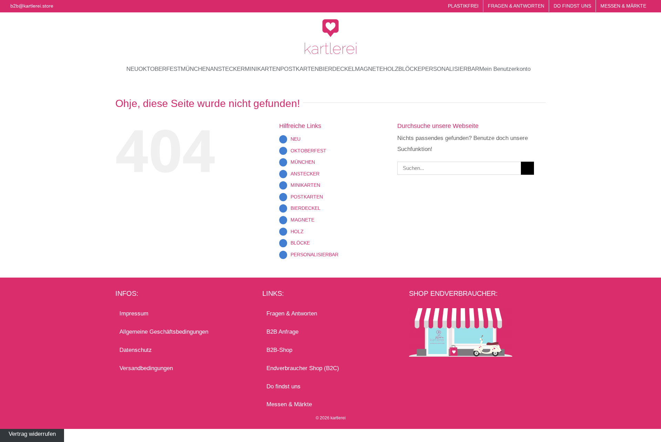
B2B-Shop (279, 350)
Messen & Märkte (289, 404)
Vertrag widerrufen (32, 434)
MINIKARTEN (305, 185)
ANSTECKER (305, 173)
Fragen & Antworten (291, 313)
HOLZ (297, 231)
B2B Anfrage (282, 331)
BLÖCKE (300, 243)
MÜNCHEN (303, 162)
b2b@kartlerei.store (31, 6)
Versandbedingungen (146, 368)
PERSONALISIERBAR (314, 254)
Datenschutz (135, 350)
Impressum (133, 313)
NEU (296, 139)
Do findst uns (283, 386)
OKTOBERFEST (308, 150)
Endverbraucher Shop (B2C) (302, 368)
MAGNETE (302, 220)
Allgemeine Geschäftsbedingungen (163, 331)
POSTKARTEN (307, 197)
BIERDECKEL (306, 208)
